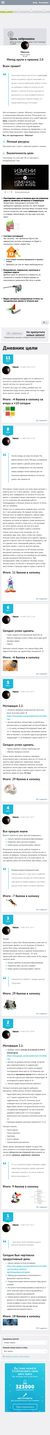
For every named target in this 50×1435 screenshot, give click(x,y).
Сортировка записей (11, 1339)
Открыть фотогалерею (22, 192)
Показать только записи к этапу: (15, 1348)
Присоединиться (25, 1406)
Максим (15, 367)
